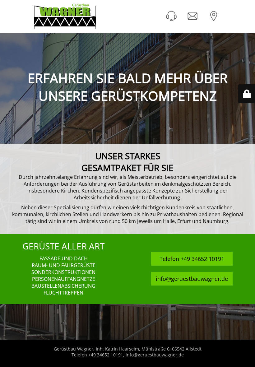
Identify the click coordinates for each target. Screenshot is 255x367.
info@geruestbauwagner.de (192, 278)
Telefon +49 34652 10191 (192, 258)
